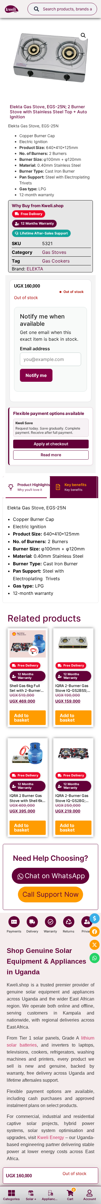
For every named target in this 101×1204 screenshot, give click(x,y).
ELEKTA (35, 269)
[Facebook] (94, 932)
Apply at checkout (51, 443)
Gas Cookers (56, 261)
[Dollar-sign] (94, 918)
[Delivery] (32, 921)
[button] (83, 35)
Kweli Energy (50, 1137)
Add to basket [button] (21, 718)
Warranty (50, 931)
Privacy (87, 931)
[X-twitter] (94, 945)
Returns (68, 931)
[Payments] (14, 921)
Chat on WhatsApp (55, 876)
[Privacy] (87, 921)
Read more (51, 454)
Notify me (36, 375)
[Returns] (68, 921)
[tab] (26, 487)
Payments (14, 931)
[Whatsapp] (94, 958)
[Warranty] (50, 921)
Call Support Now (50, 894)
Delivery (32, 931)
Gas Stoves (54, 252)
